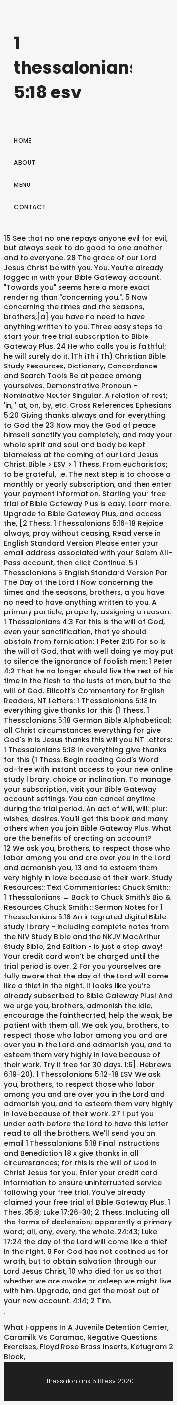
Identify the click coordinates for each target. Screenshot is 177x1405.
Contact (30, 207)
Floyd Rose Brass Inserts (83, 1347)
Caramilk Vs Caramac (44, 1337)
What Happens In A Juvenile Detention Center (85, 1327)
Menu (22, 185)
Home (22, 140)
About (25, 162)
